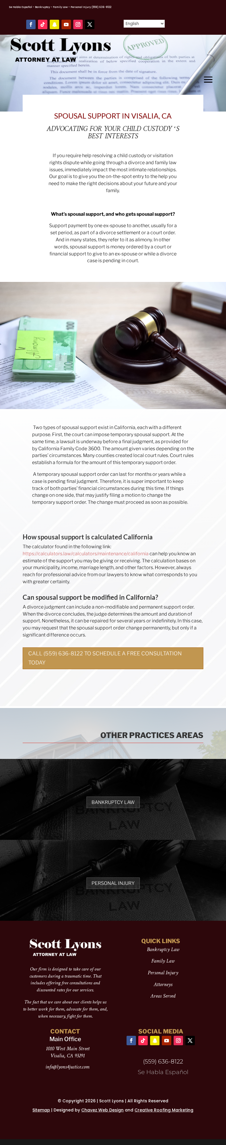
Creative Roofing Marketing (163, 1110)
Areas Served (162, 996)
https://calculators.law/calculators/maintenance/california (86, 553)
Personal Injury (81, 7)
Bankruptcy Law (113, 802)
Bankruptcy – (43, 7)
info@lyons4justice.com (67, 1067)
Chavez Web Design (102, 1110)
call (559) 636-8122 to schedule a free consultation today (105, 658)
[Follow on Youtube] (66, 24)
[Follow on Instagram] (78, 24)
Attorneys (163, 984)
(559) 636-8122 (102, 7)
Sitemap (41, 1110)
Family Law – (61, 7)
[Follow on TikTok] (42, 24)
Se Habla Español (163, 1072)
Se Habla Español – (21, 7)
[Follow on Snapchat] (54, 24)
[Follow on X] (89, 24)
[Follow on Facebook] (31, 24)
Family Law (163, 961)
